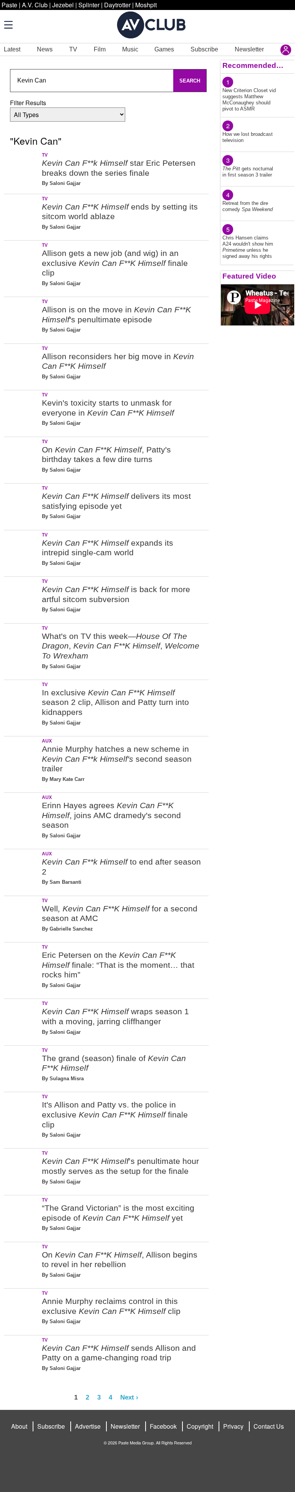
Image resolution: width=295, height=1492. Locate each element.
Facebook (163, 1426)
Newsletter (249, 49)
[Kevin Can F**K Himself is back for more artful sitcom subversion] (22, 598)
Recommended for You (252, 65)
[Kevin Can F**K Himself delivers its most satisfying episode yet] (22, 505)
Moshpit (146, 4)
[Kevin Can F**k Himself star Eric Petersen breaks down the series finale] (22, 172)
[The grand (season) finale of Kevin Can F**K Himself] (22, 1067)
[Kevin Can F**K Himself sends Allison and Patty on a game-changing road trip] (22, 1357)
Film (100, 49)
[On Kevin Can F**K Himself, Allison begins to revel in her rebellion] (22, 1263)
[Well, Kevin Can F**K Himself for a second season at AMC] (22, 917)
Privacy (233, 1426)
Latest (12, 49)
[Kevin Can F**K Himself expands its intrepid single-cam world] (22, 552)
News (45, 49)
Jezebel (63, 4)
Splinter (88, 4)
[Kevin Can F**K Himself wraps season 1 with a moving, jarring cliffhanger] (22, 1020)
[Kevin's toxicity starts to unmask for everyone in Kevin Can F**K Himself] (22, 412)
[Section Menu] (7, 24)
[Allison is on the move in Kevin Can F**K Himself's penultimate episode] (22, 318)
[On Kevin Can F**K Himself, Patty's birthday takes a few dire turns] (22, 458)
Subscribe (204, 49)
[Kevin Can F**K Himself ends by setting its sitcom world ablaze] (22, 215)
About (19, 1426)
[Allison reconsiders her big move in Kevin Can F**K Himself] (22, 365)
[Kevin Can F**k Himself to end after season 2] (22, 871)
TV (73, 49)
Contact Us (269, 1426)
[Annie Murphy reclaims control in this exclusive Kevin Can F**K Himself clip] (22, 1310)
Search (189, 81)
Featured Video (249, 276)
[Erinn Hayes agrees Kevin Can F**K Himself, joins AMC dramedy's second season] (22, 819)
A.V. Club (35, 4)
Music (130, 49)
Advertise (88, 1426)
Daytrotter (117, 4)
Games (164, 49)
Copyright (200, 1426)
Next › (129, 1397)
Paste (9, 4)
